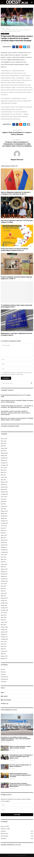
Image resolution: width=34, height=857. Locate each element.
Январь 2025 (4, 484)
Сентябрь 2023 (4, 523)
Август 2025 (4, 467)
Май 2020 (3, 620)
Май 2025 (3, 475)
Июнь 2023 (3, 530)
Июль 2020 (3, 615)
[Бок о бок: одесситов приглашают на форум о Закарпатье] (5, 766)
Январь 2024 (4, 513)
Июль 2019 (3, 644)
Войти (2, 692)
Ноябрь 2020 (4, 605)
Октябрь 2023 (4, 521)
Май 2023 (3, 533)
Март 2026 (3, 450)
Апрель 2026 (4, 448)
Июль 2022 (3, 557)
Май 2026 (3, 446)
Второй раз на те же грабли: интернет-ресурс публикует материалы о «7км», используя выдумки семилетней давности (15, 739)
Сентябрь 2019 (4, 639)
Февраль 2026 (4, 453)
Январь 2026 (4, 455)
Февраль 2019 (4, 656)
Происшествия (4, 676)
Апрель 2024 (4, 506)
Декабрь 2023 (4, 516)
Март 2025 (3, 479)
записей (4, 696)
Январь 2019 (4, 658)
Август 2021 (4, 583)
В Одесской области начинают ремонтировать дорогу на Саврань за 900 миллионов (20, 785)
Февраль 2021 (4, 598)
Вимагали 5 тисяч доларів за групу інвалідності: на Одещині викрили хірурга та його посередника (17, 419)
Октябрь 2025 (4, 463)
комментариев (6, 700)
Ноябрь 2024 (4, 489)
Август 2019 (4, 641)
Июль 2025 (3, 470)
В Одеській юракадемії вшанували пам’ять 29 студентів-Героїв (16, 395)
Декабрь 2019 (4, 632)
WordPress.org (4, 703)
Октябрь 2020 (4, 608)
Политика (3, 674)
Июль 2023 (3, 528)
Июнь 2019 (3, 646)
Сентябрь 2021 (4, 581)
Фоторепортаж (4, 679)
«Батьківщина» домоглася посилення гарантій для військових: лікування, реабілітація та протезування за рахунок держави (15, 412)
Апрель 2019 (4, 651)
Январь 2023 (4, 542)
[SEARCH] (31, 383)
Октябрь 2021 (4, 579)
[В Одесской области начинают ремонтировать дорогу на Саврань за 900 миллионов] (5, 785)
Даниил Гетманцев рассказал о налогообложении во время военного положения (20, 775)
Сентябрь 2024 (4, 494)
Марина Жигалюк (17, 159)
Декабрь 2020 (4, 603)
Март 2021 (3, 595)
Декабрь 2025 (4, 458)
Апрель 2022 (4, 564)
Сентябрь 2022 (4, 552)
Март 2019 (3, 653)
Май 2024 (3, 504)
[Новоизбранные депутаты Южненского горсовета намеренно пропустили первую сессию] (5, 756)
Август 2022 (4, 554)
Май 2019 (3, 649)
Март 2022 (3, 566)
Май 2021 (3, 591)
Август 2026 (4, 438)
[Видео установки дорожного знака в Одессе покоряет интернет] (5, 748)
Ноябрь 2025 (4, 460)
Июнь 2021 (3, 588)
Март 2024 (3, 508)
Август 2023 (4, 525)
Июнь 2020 (3, 617)
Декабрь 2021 (4, 574)
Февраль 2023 (4, 540)
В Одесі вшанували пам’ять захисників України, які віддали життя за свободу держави (17, 401)
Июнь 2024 (3, 501)
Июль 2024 (3, 499)
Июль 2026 (3, 441)
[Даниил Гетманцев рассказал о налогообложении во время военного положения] (5, 775)
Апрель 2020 (4, 622)
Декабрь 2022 (4, 545)
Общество (7, 33)
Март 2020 (3, 624)
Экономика (3, 681)
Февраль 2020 (4, 627)
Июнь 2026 (3, 443)
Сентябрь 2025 (4, 465)
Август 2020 (4, 612)
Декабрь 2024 (4, 487)
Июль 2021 (3, 586)
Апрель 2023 (4, 535)
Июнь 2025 (3, 472)
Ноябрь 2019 (4, 634)
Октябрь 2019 (4, 636)
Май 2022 (3, 562)
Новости (2, 33)
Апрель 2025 (4, 477)
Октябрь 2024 (4, 492)
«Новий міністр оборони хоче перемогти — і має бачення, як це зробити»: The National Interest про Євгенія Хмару (17, 406)
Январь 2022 (4, 571)
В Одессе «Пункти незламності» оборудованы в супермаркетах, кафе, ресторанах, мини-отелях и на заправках (17, 144)
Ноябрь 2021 (4, 576)
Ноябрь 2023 (4, 518)
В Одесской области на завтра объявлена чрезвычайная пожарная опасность (14, 249)
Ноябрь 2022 (4, 547)
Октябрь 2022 (4, 549)
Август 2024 (4, 496)
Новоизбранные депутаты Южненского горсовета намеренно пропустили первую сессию (21, 756)
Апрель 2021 (4, 593)
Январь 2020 (4, 629)
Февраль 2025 (4, 482)
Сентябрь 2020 (4, 610)
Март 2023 (3, 537)
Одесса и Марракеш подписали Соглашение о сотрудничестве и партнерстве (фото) (16, 193)
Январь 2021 (4, 600)
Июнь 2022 (3, 559)
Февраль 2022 (4, 569)
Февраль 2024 (4, 511)
